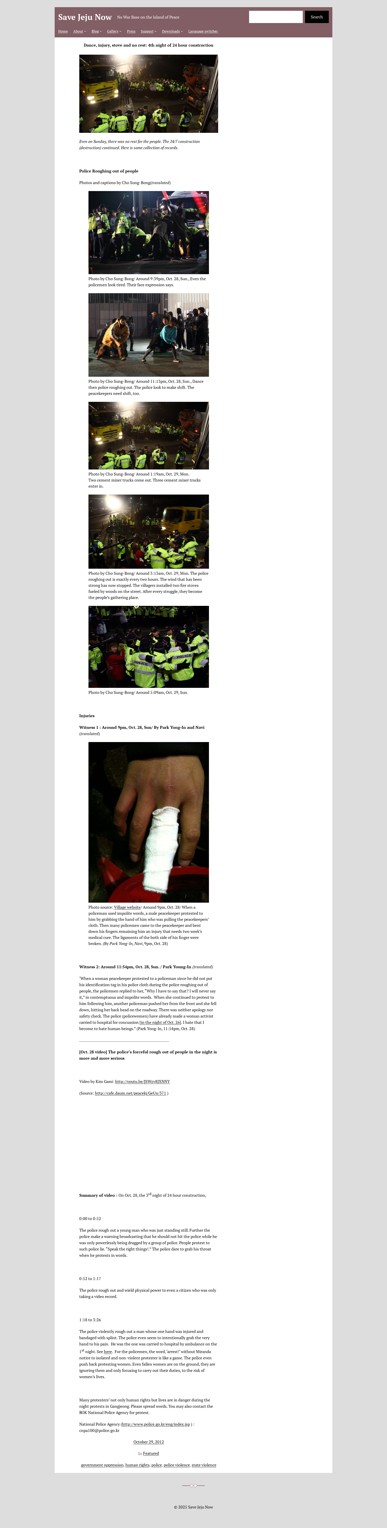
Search (317, 16)
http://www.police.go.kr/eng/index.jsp (156, 1424)
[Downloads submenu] (182, 31)
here (108, 1351)
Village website (127, 907)
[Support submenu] (156, 31)
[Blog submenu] (101, 31)
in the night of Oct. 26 (160, 1022)
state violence (204, 1465)
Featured (151, 1453)
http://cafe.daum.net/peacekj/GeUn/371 (130, 1093)
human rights (137, 1465)
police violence (177, 1465)
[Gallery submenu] (120, 31)
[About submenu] (85, 31)
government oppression (102, 1465)
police (156, 1465)
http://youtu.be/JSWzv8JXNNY (142, 1081)
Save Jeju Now (85, 17)
